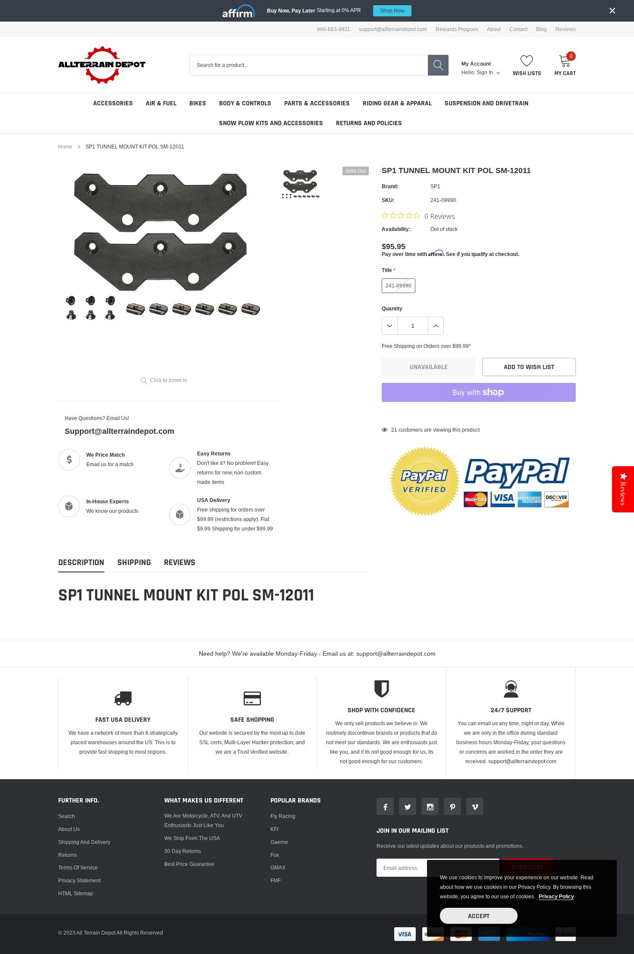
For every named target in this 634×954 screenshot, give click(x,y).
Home (65, 146)
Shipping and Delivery (84, 842)
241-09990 (398, 285)
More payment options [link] (479, 413)
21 (394, 429)
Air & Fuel (161, 103)
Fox (274, 855)
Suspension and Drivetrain (486, 103)
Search (66, 816)
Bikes (197, 103)
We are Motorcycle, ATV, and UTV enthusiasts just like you (203, 820)
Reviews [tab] (179, 562)
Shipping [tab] (134, 562)
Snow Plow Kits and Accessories (271, 123)
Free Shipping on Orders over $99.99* (426, 346)
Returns (67, 855)
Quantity (392, 308)
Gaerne (279, 842)
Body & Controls (245, 103)
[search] (438, 65)
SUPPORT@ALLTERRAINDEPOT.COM (393, 29)
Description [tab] (81, 562)
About (494, 29)
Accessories (113, 103)
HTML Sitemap (75, 893)
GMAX (278, 867)
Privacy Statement (79, 880)
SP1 (435, 186)
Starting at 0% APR (336, 10)
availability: (396, 229)
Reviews (566, 29)
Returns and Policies (369, 123)
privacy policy (556, 896)
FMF (275, 880)
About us (69, 829)
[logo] (102, 65)
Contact (518, 29)
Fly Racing (282, 816)
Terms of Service (78, 867)
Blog (541, 29)
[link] (300, 184)
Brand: (390, 186)
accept (479, 916)
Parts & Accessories (317, 103)
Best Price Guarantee (189, 864)
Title (388, 270)
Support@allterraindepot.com (119, 431)
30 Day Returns (182, 851)
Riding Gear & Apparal (397, 103)
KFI (274, 829)
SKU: (388, 200)
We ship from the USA (192, 838)
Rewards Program (457, 29)
